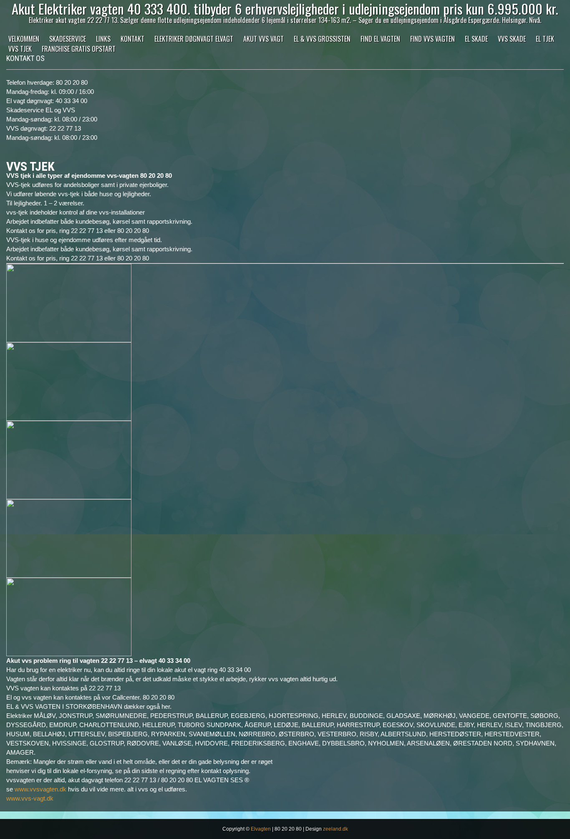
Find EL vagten (380, 39)
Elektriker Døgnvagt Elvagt (193, 39)
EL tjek (545, 39)
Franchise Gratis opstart (79, 49)
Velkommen (23, 39)
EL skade (476, 39)
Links (103, 39)
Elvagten (261, 829)
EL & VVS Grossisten (322, 39)
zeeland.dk (335, 829)
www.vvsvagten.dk (40, 789)
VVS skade (512, 39)
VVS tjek (20, 49)
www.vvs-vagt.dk (29, 798)
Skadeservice (67, 39)
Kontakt (132, 39)
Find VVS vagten (432, 39)
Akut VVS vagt (263, 39)
